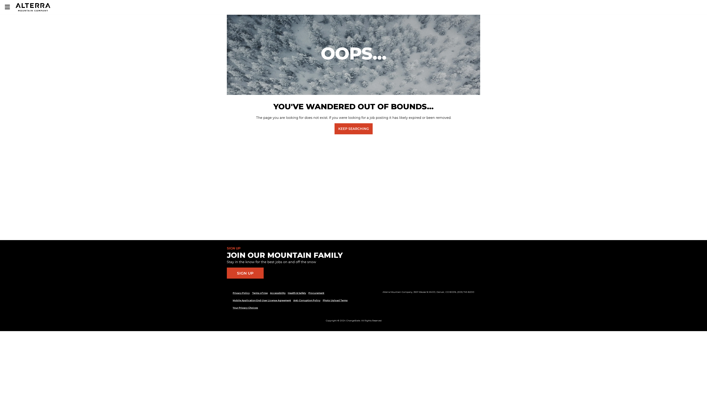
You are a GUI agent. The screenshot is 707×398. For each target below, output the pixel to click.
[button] (7, 7)
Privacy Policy (241, 293)
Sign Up (245, 273)
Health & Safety (297, 293)
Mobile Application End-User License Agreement (262, 300)
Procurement (316, 293)
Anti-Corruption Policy (306, 300)
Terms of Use (260, 293)
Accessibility (278, 293)
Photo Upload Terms (335, 300)
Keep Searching (353, 129)
